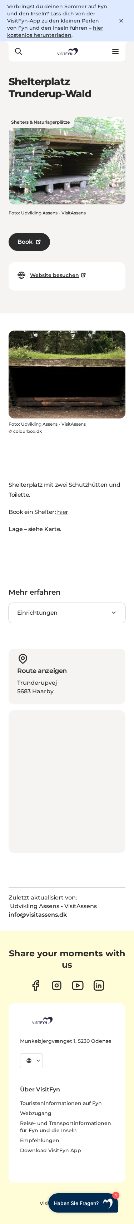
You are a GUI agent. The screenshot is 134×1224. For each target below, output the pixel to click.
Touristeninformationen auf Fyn (61, 1103)
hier (62, 512)
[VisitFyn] (42, 1020)
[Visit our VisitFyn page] (35, 985)
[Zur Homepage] (67, 51)
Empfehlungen (39, 1140)
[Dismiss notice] (121, 20)
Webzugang (35, 1113)
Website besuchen (54, 275)
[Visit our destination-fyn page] (99, 985)
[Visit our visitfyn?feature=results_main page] (77, 985)
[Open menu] (115, 51)
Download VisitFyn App (50, 1150)
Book (25, 241)
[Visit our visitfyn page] (56, 985)
